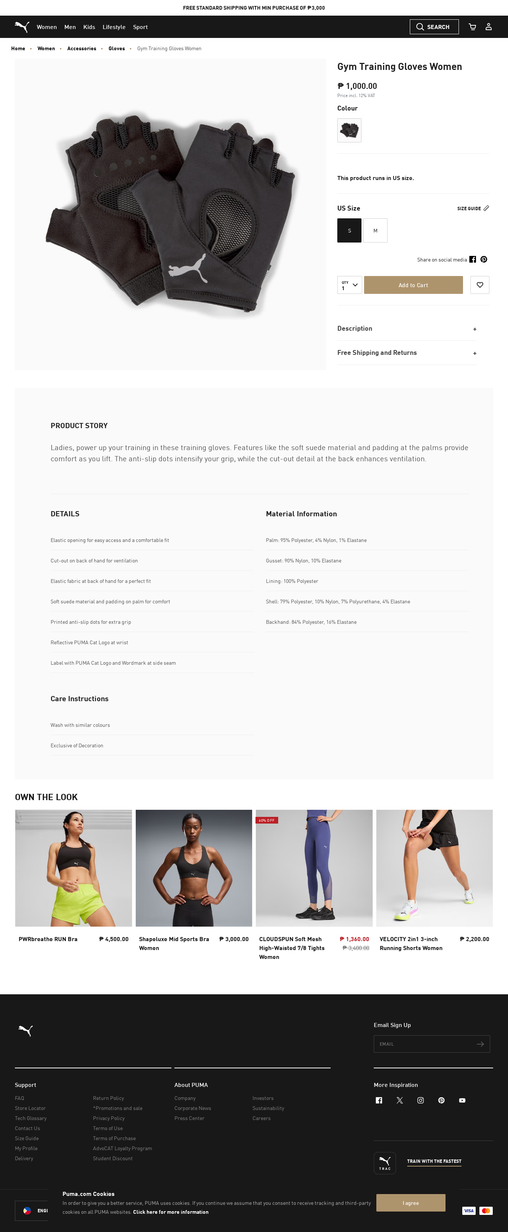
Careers (262, 1118)
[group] (73, 887)
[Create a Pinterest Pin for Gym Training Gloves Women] (483, 259)
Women (46, 48)
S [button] (349, 230)
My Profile (26, 1148)
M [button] (375, 230)
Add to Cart (413, 285)
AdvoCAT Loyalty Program (122, 1148)
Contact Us (27, 1128)
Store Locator (30, 1108)
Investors (263, 1098)
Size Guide (469, 208)
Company (185, 1098)
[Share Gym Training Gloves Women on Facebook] (472, 259)
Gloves (117, 48)
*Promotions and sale (117, 1108)
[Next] (481, 887)
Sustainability (268, 1108)
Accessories (81, 48)
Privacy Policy (109, 1118)
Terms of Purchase (114, 1138)
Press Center (189, 1118)
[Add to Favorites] (479, 285)
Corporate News (192, 1108)
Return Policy (108, 1098)
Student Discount (113, 1158)
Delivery (24, 1158)
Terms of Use (108, 1128)
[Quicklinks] (488, 27)
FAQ (19, 1098)
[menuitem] (47, 27)
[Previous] (27, 887)
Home (18, 48)
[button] (349, 130)
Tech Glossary (30, 1118)
